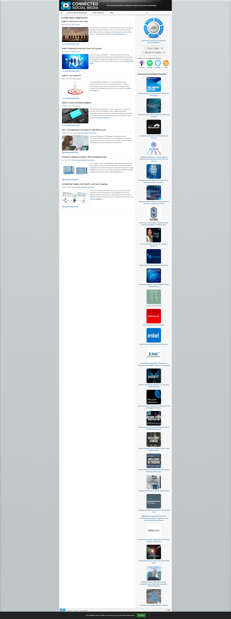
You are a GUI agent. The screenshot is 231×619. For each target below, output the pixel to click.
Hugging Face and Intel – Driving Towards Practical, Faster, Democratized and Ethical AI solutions (153, 159)
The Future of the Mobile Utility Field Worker (154, 605)
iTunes (141, 67)
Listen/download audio (71, 44)
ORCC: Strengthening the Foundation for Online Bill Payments (84, 130)
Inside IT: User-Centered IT (71, 76)
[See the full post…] (119, 34)
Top (169, 610)
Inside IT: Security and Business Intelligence (77, 103)
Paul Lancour (76, 24)
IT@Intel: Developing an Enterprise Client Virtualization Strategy (84, 157)
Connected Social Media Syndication (84, 133)
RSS (166, 67)
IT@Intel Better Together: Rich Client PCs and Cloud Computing (84, 184)
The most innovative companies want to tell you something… (132, 5)
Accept (141, 615)
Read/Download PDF (71, 152)
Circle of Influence (98, 13)
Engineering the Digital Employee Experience (154, 265)
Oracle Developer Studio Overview (154, 325)
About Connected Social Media (77, 13)
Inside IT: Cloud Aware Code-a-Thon (75, 21)
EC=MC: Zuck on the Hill (153, 305)
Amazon (157, 67)
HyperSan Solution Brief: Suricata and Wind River (153, 491)
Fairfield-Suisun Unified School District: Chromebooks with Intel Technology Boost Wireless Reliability (153, 584)
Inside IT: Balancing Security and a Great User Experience (82, 48)
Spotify (149, 67)
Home (62, 13)
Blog (111, 13)
